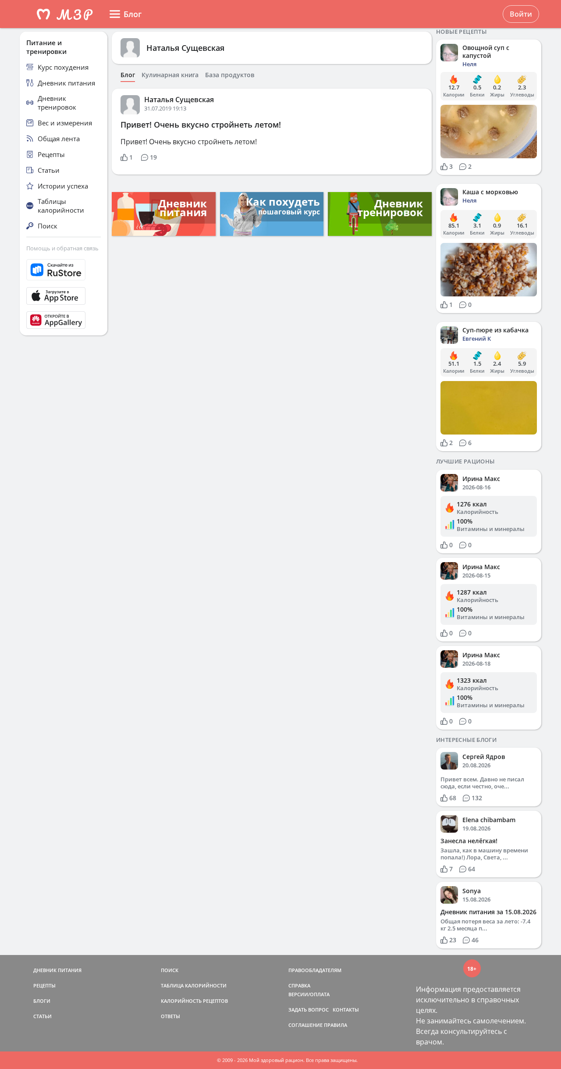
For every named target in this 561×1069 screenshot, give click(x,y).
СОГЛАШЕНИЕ (305, 1025)
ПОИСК (169, 970)
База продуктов (229, 75)
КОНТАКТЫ (346, 1009)
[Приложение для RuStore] (63, 270)
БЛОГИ (41, 1001)
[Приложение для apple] (63, 296)
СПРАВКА (299, 985)
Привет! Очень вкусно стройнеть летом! (201, 124)
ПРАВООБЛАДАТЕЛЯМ (314, 970)
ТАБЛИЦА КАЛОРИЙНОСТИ (194, 985)
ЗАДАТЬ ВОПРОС (308, 1009)
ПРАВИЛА (335, 1025)
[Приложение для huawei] (63, 320)
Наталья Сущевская (185, 48)
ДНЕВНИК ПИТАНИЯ (57, 970)
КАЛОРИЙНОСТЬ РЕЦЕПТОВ (194, 1001)
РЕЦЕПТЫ (44, 985)
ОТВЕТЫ (170, 1016)
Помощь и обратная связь (62, 248)
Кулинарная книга (170, 75)
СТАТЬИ (42, 1016)
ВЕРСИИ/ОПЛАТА (309, 994)
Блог (128, 75)
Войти (521, 14)
